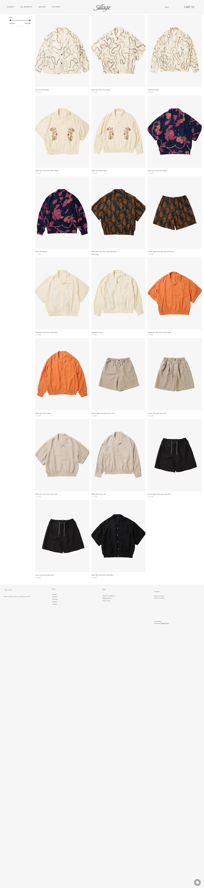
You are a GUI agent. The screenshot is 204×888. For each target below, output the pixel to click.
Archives (54, 604)
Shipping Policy (107, 598)
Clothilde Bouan (165, 623)
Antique (54, 594)
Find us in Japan (159, 596)
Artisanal (54, 597)
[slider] (10, 20)
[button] (13, 7)
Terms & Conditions (108, 596)
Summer (54, 602)
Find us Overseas (159, 598)
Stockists (156, 591)
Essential (54, 599)
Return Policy (106, 601)
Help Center (8, 590)
